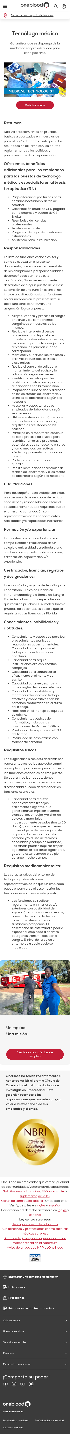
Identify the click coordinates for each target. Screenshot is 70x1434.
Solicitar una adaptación (21, 1191)
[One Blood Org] (16, 1404)
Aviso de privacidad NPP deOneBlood (35, 1248)
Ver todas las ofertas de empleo (35, 1054)
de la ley (44, 1196)
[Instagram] (14, 1385)
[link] (6, 15)
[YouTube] (31, 1385)
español (54, 1205)
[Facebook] (5, 1385)
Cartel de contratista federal (22, 1201)
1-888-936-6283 (13, 1411)
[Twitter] (22, 1385)
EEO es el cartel (53, 1191)
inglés (41, 1205)
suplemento (28, 1196)
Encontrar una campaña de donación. (32, 15)
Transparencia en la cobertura (35, 1224)
